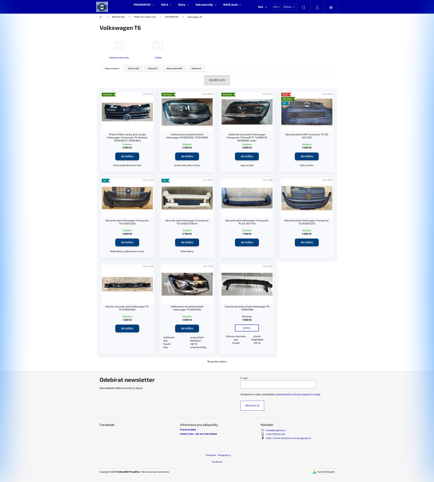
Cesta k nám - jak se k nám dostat (198, 433)
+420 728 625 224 (275, 434)
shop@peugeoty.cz (276, 430)
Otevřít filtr (217, 80)
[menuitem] (144, 4)
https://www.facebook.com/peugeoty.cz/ (289, 438)
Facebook (211, 455)
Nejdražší (152, 68)
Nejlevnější (133, 68)
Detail (247, 327)
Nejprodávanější (174, 68)
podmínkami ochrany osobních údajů (298, 394)
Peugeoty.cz (224, 455)
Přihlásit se (252, 405)
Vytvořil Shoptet (326, 471)
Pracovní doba (188, 429)
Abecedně (196, 68)
